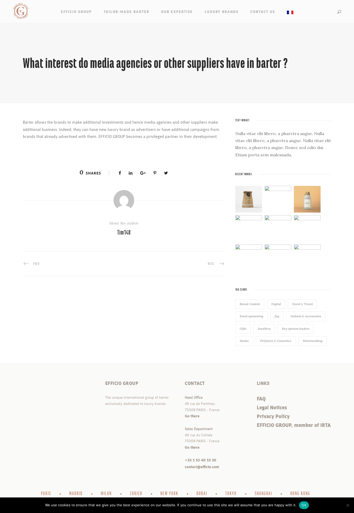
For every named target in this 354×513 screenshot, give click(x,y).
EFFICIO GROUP (76, 12)
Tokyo (231, 494)
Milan (106, 494)
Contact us (262, 12)
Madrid (76, 494)
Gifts (243, 329)
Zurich (136, 494)
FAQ (261, 399)
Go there (192, 416)
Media (244, 341)
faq (277, 316)
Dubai (201, 494)
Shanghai (263, 494)
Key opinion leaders (295, 329)
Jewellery (264, 329)
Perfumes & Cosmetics (275, 341)
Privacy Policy (273, 416)
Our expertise (177, 12)
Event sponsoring (251, 316)
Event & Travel (302, 304)
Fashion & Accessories (306, 316)
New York (169, 494)
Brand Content (250, 304)
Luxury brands (221, 12)
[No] (347, 505)
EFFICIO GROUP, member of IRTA (294, 425)
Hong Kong (300, 494)
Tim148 (124, 232)
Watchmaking (312, 341)
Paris (46, 494)
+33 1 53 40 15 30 (200, 460)
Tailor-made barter (126, 12)
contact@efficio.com (202, 467)
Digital (276, 304)
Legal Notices (272, 408)
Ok (304, 505)
